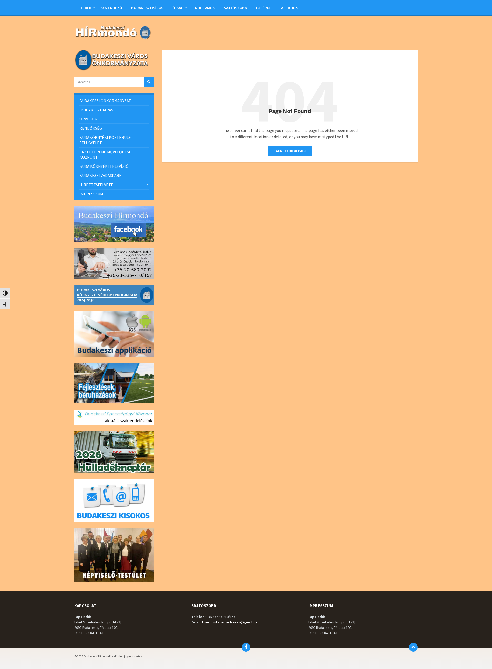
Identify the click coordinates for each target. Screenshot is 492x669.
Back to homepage (289, 151)
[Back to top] (413, 647)
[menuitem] (86, 8)
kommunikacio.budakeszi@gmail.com (231, 622)
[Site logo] (112, 40)
